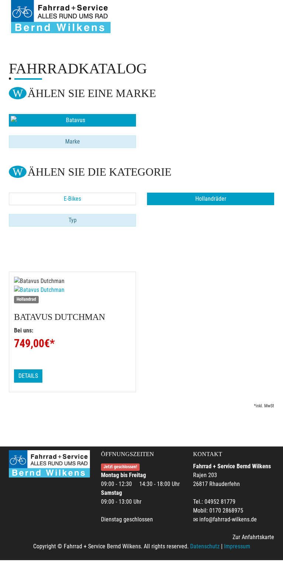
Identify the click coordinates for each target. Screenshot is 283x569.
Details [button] (28, 375)
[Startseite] (61, 16)
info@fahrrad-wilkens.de (228, 519)
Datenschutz (205, 546)
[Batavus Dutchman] (72, 290)
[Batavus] (72, 120)
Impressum (237, 546)
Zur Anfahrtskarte (253, 537)
